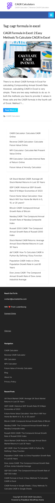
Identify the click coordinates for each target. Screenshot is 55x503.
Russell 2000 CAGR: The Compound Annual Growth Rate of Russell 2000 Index (26, 231)
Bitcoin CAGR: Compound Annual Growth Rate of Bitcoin (27, 421)
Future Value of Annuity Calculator (25, 167)
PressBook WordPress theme (32, 500)
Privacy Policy (10, 382)
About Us (8, 377)
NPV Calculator (10, 364)
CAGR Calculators (25, 4)
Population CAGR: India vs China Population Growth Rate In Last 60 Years (25, 264)
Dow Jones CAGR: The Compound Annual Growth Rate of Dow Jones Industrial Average (25, 276)
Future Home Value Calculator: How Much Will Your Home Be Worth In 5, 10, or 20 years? (26, 199)
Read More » (11, 110)
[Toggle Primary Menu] (51, 14)
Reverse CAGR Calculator (14, 355)
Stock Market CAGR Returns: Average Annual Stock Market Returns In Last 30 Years (27, 243)
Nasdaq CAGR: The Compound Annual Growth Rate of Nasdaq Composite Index (27, 219)
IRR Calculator (10, 359)
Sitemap (7, 331)
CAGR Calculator (13, 116)
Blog (6, 373)
